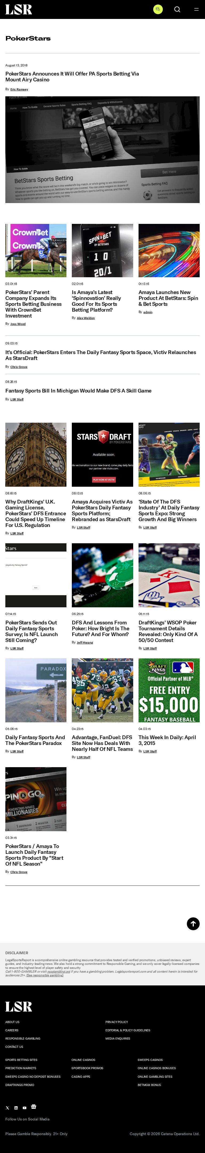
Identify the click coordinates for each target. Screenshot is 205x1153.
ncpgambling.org (58, 971)
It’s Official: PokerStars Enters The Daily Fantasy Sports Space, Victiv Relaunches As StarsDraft (100, 355)
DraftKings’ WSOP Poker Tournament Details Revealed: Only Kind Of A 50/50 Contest (168, 631)
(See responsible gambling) (45, 975)
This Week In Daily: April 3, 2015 (167, 740)
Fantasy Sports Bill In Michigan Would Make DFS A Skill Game (78, 391)
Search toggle (177, 9)
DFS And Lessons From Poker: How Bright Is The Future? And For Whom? (100, 628)
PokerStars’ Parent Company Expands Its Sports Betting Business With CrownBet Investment (33, 304)
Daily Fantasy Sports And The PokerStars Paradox (35, 740)
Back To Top (193, 923)
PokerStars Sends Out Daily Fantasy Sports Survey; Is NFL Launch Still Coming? (31, 631)
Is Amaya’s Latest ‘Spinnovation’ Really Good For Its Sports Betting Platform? (96, 301)
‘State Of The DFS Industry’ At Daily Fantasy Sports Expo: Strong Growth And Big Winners (169, 510)
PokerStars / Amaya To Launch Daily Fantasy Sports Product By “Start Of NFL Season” (34, 855)
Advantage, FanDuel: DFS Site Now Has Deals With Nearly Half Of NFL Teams (102, 743)
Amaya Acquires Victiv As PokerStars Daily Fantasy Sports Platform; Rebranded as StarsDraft (102, 510)
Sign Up (158, 9)
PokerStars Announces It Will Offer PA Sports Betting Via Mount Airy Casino (72, 76)
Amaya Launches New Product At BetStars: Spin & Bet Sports (168, 298)
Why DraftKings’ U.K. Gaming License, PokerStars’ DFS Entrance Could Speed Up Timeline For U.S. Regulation (35, 513)
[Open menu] (196, 9)
